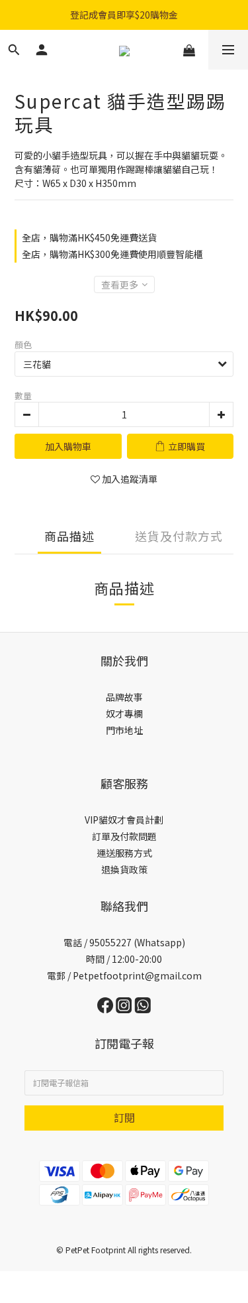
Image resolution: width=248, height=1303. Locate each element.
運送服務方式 (124, 852)
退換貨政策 (124, 869)
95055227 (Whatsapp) (137, 942)
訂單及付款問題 (124, 836)
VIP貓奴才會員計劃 (124, 819)
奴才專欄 (124, 713)
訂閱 (124, 1117)
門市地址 (124, 730)
